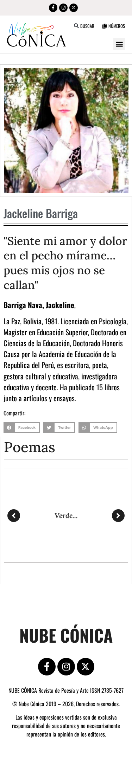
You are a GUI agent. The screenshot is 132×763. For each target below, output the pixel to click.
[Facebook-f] (53, 8)
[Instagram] (63, 8)
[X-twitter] (73, 8)
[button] (76, 26)
